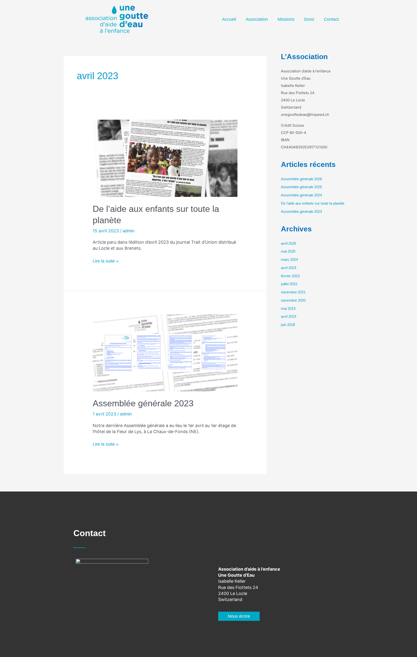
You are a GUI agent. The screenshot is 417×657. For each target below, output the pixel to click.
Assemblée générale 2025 (301, 187)
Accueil (229, 19)
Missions (286, 19)
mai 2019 (288, 308)
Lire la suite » (105, 260)
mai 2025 (288, 251)
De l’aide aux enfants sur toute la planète (312, 203)
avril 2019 (288, 316)
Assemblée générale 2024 (301, 195)
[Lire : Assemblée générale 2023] (165, 352)
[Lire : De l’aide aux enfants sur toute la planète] (165, 158)
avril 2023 (288, 268)
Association (257, 19)
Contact (331, 19)
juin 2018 (288, 325)
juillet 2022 (289, 284)
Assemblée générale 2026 (301, 179)
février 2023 (290, 276)
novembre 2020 (293, 300)
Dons (309, 19)
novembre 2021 (293, 292)
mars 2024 (289, 259)
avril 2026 (288, 243)
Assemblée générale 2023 (143, 403)
